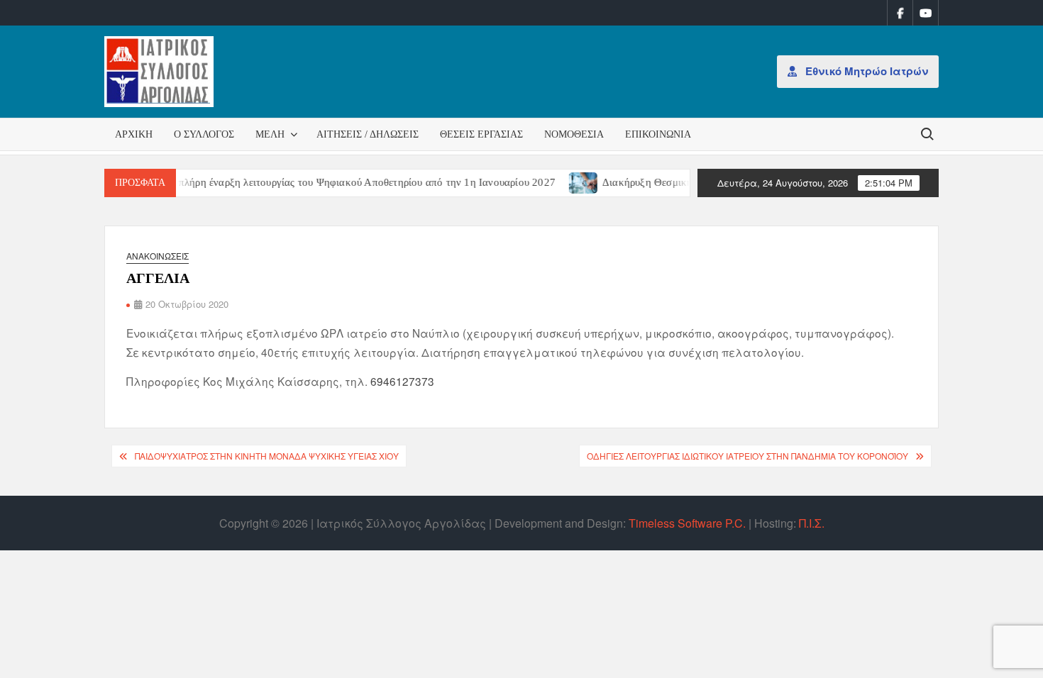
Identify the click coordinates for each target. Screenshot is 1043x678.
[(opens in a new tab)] (571, 181)
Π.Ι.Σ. (811, 523)
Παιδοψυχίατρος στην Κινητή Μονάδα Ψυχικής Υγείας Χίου (267, 456)
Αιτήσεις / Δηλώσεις (367, 134)
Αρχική (134, 134)
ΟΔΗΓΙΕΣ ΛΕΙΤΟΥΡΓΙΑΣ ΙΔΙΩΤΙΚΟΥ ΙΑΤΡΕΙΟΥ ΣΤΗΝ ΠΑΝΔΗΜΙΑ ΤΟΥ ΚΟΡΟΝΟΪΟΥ (747, 456)
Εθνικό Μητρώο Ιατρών (865, 71)
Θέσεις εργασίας (481, 134)
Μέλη (270, 134)
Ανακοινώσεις (157, 256)
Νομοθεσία (574, 134)
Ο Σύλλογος (204, 134)
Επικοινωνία (658, 134)
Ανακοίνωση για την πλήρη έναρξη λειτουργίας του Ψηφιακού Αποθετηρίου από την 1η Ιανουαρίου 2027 (307, 182)
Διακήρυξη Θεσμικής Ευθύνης (657, 182)
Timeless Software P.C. (687, 523)
